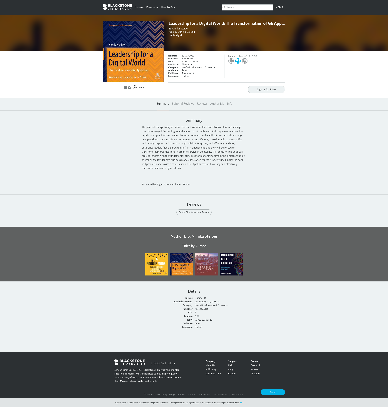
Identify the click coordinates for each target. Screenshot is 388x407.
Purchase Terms (220, 394)
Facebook (255, 365)
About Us (210, 365)
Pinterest (255, 374)
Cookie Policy (237, 394)
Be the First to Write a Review (194, 212)
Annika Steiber (180, 28)
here (242, 403)
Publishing (211, 369)
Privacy (191, 394)
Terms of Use (204, 394)
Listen (140, 87)
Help (230, 365)
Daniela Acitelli (186, 32)
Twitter (254, 369)
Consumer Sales (214, 374)
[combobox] (247, 7)
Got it (273, 392)
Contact (232, 374)
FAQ (230, 369)
